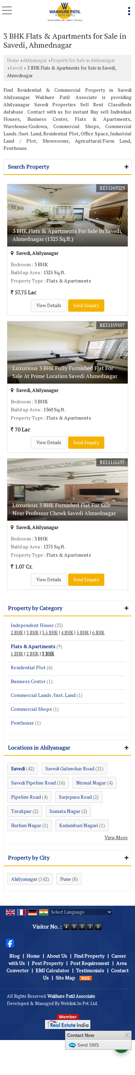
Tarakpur (21, 811)
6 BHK (98, 633)
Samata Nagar (65, 811)
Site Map (65, 977)
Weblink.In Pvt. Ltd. (79, 1003)
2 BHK (17, 633)
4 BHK (67, 633)
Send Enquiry (86, 305)
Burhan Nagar (26, 825)
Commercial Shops (31, 709)
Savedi (16, 68)
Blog (14, 955)
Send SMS (88, 1045)
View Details (48, 305)
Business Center (28, 681)
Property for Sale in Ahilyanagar (83, 60)
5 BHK (82, 633)
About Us (57, 955)
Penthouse (22, 722)
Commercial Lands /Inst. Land (43, 695)
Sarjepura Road (75, 797)
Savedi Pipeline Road (33, 782)
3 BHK (32, 633)
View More (116, 837)
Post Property (47, 963)
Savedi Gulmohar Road (69, 768)
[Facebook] (10, 942)
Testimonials (90, 970)
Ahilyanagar (35, 60)
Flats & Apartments (33, 646)
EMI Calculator (52, 970)
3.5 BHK (50, 633)
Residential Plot (28, 667)
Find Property (89, 955)
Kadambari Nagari (78, 825)
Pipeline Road (26, 797)
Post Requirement (89, 963)
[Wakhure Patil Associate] (65, 12)
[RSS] (86, 977)
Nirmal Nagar (91, 782)
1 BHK (17, 654)
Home (13, 60)
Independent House (32, 625)
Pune (65, 879)
